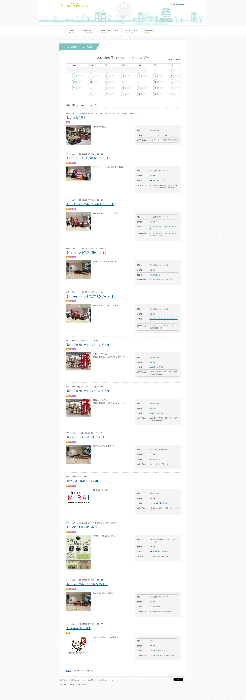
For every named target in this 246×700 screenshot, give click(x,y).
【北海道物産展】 (76, 117)
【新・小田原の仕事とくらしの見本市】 (89, 344)
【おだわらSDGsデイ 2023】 (82, 480)
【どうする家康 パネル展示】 (83, 527)
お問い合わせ (75, 680)
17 (74, 88)
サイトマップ (109, 680)
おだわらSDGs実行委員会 (158, 503)
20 (123, 88)
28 (139, 94)
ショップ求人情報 (88, 680)
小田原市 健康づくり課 (157, 651)
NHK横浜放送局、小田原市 (159, 551)
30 (172, 94)
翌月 (177, 59)
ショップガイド (131, 31)
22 (155, 88)
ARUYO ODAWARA (156, 367)
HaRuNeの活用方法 (109, 31)
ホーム (72, 31)
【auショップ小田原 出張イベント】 (87, 252)
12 (107, 82)
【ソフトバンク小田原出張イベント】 (87, 158)
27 (123, 94)
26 (107, 94)
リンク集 (99, 680)
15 (155, 82)
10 (74, 82)
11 (91, 82)
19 (107, 88)
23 (172, 88)
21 (139, 88)
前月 (170, 59)
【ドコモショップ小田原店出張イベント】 (90, 204)
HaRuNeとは (88, 31)
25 (91, 94)
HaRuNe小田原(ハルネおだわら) (74, 5)
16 (172, 82)
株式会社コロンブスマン (158, 180)
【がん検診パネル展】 (78, 628)
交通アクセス (150, 31)
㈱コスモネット (155, 275)
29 (155, 94)
